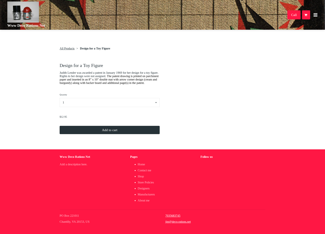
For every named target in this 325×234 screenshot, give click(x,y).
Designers (144, 188)
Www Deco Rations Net (26, 25)
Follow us (206, 156)
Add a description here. (73, 164)
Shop (141, 176)
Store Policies (146, 182)
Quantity (63, 94)
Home (141, 164)
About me (144, 200)
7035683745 (172, 215)
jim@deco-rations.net (178, 221)
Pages (133, 156)
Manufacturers (146, 194)
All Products (67, 48)
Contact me (144, 170)
